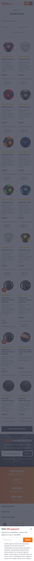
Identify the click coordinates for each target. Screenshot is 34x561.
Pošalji (27, 540)
